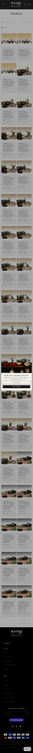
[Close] (30, 364)
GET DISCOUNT (16, 386)
